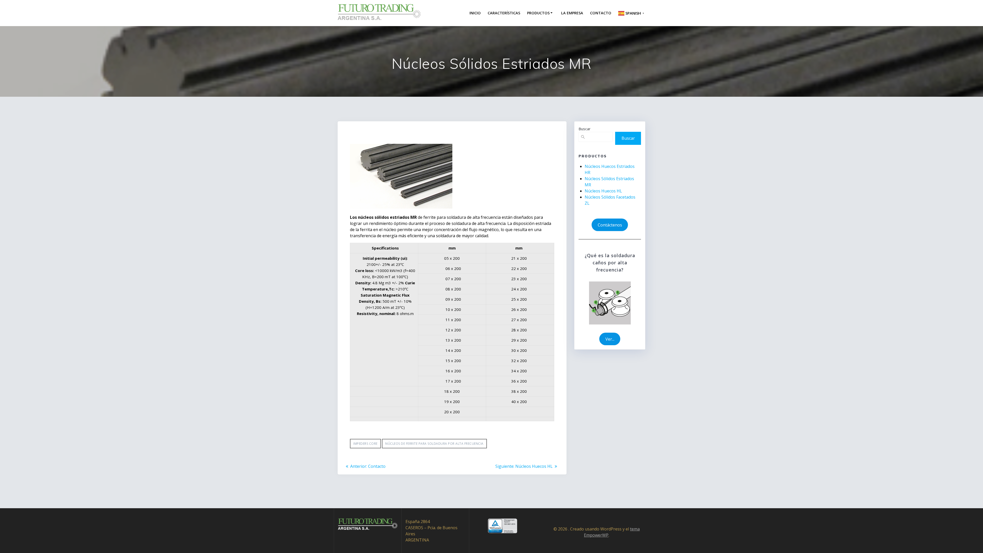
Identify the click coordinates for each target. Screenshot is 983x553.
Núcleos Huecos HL (603, 191)
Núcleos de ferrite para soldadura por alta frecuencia (434, 443)
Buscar (585, 128)
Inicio (475, 12)
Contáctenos (610, 225)
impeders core (365, 443)
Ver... (609, 339)
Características (504, 12)
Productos (538, 12)
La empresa (572, 12)
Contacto (600, 12)
